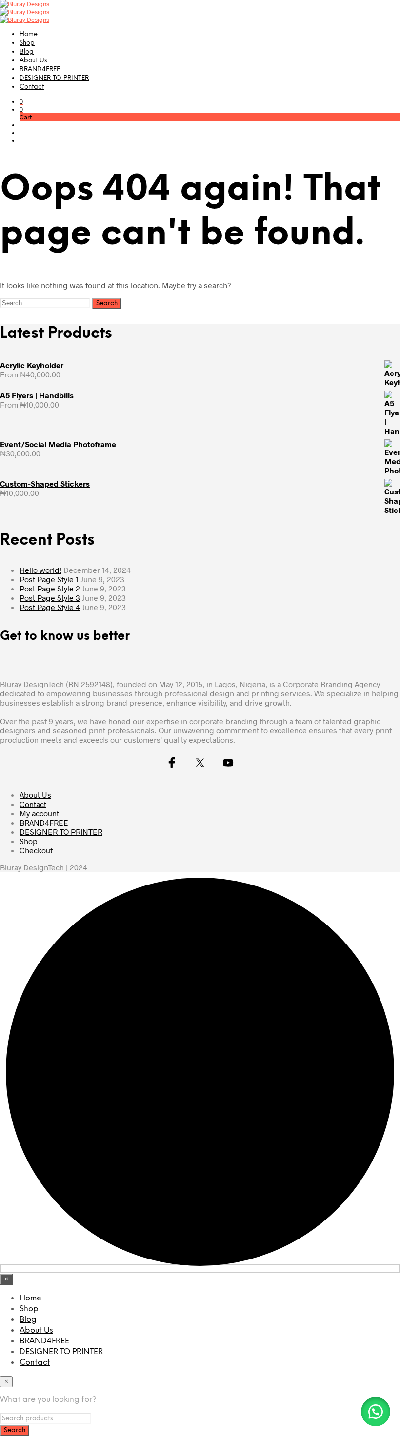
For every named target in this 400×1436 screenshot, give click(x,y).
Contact (32, 87)
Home (29, 34)
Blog (27, 52)
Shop (27, 43)
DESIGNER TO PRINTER (54, 78)
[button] (21, 101)
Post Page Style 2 (50, 588)
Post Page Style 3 (50, 597)
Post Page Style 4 (50, 606)
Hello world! (40, 569)
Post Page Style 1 (49, 579)
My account (39, 813)
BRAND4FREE (40, 69)
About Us (33, 61)
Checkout (36, 850)
